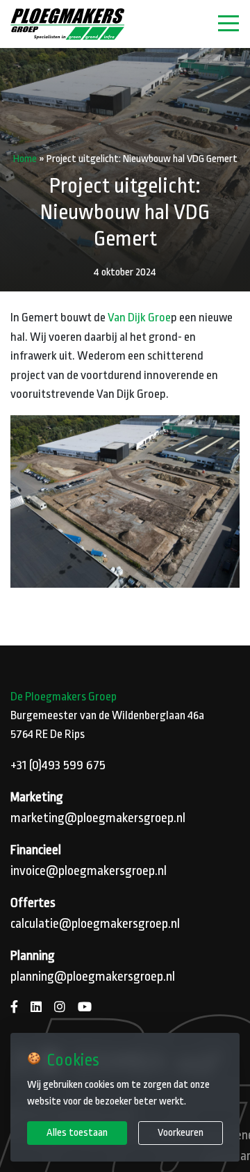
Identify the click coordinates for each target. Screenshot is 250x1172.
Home (25, 158)
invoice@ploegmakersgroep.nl (88, 870)
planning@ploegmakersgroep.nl (92, 976)
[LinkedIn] (36, 1007)
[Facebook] (14, 1007)
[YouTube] (85, 1007)
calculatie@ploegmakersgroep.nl (95, 923)
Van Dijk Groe (139, 317)
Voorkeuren (180, 1133)
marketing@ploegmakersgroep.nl (97, 818)
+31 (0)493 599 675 (58, 765)
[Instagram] (59, 1007)
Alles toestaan (77, 1133)
